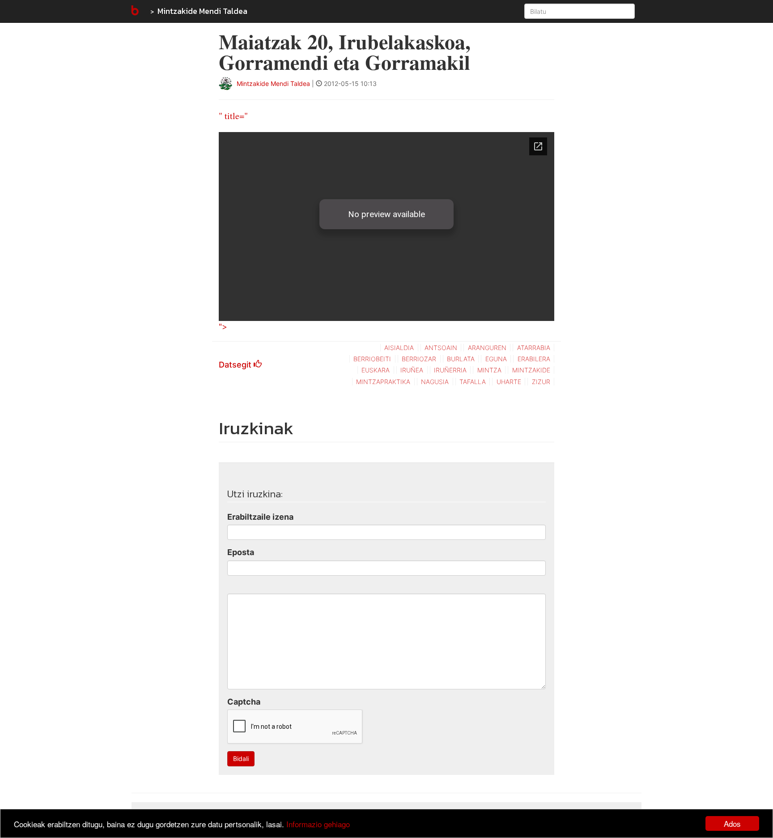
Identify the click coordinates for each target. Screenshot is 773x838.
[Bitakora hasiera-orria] (134, 11)
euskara (375, 370)
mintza (489, 370)
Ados (732, 823)
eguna (496, 359)
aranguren (487, 347)
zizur (541, 381)
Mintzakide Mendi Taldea (202, 11)
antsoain (441, 347)
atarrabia (533, 347)
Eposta (240, 552)
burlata (461, 359)
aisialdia (399, 347)
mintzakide (531, 370)
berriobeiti (372, 359)
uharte (509, 381)
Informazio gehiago (318, 823)
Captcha (243, 701)
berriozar (419, 359)
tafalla (472, 381)
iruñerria (450, 370)
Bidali (241, 758)
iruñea (411, 370)
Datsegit (236, 364)
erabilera (534, 359)
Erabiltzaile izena (260, 517)
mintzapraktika (383, 381)
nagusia (435, 381)
